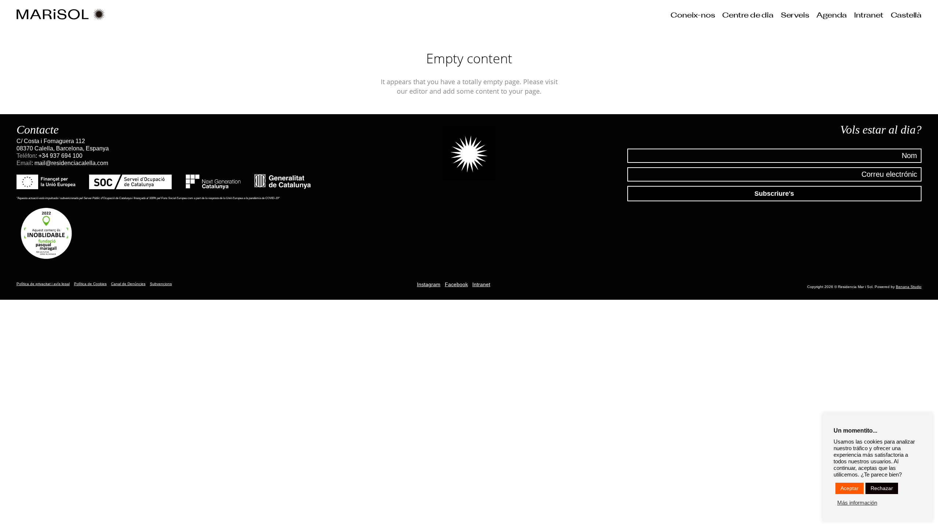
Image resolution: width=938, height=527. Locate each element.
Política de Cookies (90, 284)
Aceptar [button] (849, 488)
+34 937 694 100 (60, 156)
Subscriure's (774, 193)
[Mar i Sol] (60, 14)
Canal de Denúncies (128, 284)
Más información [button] (857, 503)
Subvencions (161, 284)
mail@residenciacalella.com (71, 163)
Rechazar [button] (882, 488)
